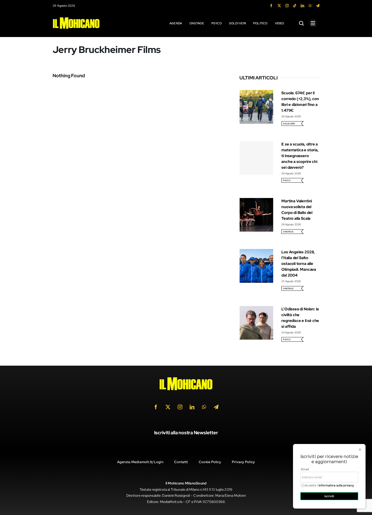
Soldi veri (289, 123)
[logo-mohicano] (76, 18)
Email (305, 469)
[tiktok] (294, 5)
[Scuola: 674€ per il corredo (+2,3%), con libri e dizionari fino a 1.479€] (256, 93)
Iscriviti (329, 496)
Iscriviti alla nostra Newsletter (186, 433)
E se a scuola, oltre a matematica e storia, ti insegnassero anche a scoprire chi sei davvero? (299, 156)
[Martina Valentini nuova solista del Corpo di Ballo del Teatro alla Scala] (256, 201)
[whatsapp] (310, 5)
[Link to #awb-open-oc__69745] (301, 23)
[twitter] (279, 5)
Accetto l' (329, 485)
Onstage (288, 231)
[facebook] (271, 5)
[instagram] (287, 5)
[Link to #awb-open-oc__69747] (313, 23)
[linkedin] (302, 5)
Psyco (286, 180)
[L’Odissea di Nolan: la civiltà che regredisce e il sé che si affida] (256, 309)
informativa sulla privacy (336, 485)
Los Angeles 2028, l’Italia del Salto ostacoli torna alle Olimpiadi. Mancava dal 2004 (298, 263)
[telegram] (317, 5)
